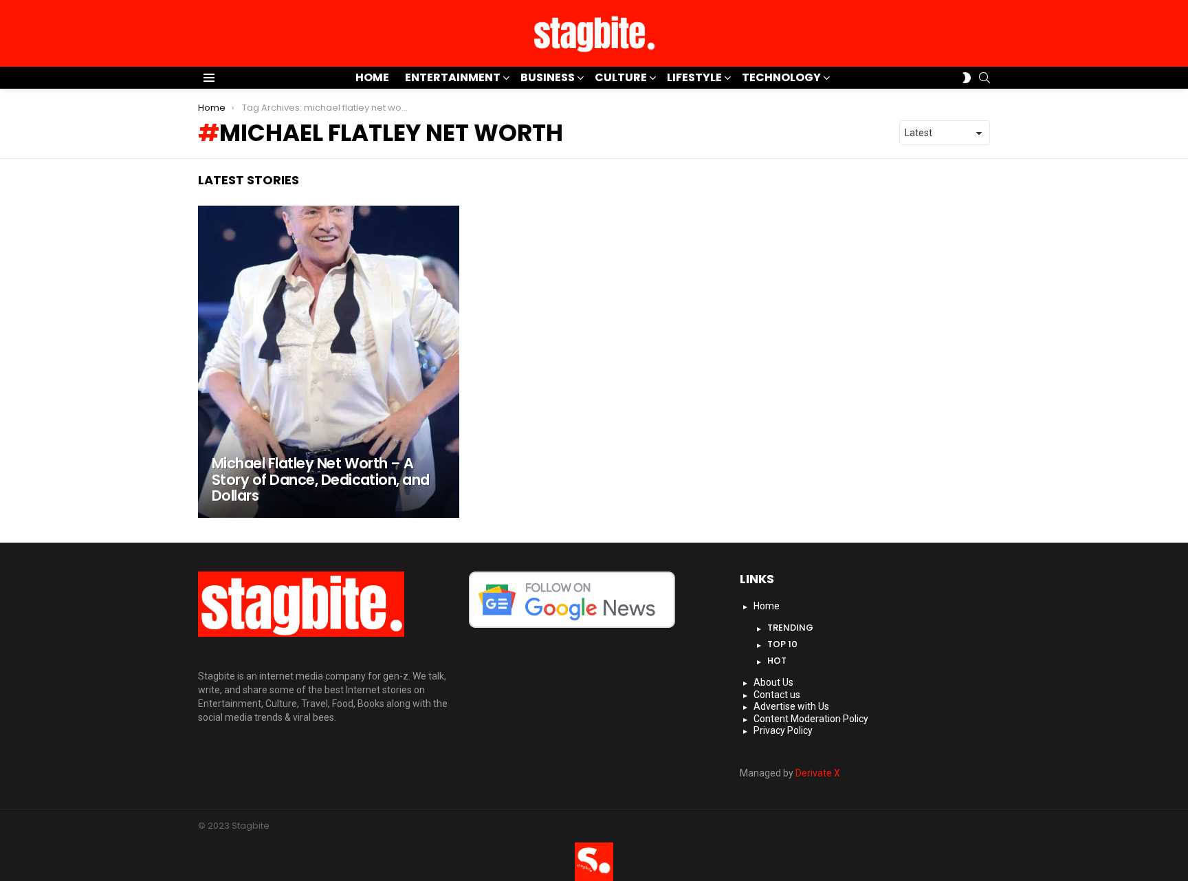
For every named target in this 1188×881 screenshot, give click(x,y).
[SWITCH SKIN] (966, 78)
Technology (781, 77)
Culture (621, 77)
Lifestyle (694, 77)
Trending (790, 627)
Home (372, 77)
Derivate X (817, 773)
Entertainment (452, 77)
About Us (773, 682)
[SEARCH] (984, 78)
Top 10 (782, 644)
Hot (776, 660)
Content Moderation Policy (811, 718)
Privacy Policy (783, 730)
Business (547, 77)
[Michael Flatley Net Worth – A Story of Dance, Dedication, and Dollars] (328, 362)
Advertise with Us (791, 706)
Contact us (777, 694)
